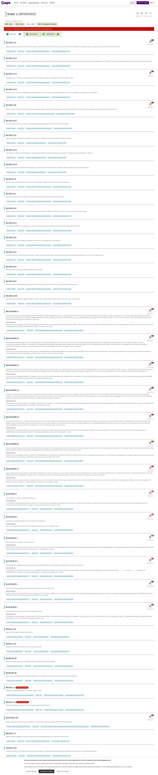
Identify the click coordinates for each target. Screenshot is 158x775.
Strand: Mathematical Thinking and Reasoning (48, 330)
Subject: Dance (11, 51)
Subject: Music (11, 741)
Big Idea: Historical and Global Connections (39, 128)
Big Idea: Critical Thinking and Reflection (38, 51)
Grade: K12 (30, 330)
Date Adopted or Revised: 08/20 (74, 330)
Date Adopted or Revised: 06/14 (100, 726)
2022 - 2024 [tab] (19, 24)
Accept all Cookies (46, 771)
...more (50, 326)
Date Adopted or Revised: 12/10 (61, 51)
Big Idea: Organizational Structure (36, 143)
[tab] (13, 34)
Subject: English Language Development (18, 726)
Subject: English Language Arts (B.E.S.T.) (18, 509)
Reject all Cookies (63, 771)
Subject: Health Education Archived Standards (20, 695)
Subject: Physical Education (15, 637)
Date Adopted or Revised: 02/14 (60, 637)
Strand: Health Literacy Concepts (53, 695)
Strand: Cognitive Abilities (41, 637)
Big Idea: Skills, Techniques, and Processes (39, 187)
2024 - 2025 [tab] (30, 24)
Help (153, 3)
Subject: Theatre (11, 755)
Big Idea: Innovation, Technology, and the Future (40, 114)
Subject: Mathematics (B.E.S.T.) (15, 330)
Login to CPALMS (143, 3)
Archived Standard (22, 687)
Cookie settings (31, 771)
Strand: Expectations (46, 509)
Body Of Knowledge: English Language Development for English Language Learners (65, 726)
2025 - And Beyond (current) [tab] (47, 24)
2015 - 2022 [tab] (8, 24)
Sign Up (133, 3)
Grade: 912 (21, 51)
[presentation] (9, 24)
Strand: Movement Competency (43, 666)
